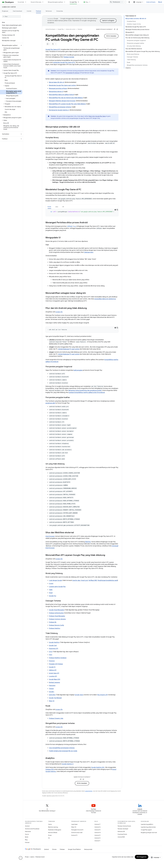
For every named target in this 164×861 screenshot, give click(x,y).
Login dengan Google (55, 580)
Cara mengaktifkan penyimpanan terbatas (62, 748)
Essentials (21, 2)
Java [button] (56, 206)
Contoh (29, 11)
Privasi (50, 835)
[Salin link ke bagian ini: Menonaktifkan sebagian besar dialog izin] (87, 293)
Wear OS (51, 701)
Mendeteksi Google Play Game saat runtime (62, 85)
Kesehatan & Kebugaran (54, 830)
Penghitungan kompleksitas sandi (108, 580)
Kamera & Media (52, 832)
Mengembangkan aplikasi (55, 2)
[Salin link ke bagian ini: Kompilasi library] (60, 138)
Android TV (74, 835)
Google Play (73, 2)
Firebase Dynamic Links (56, 718)
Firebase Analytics (54, 628)
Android (27, 826)
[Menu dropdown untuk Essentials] (26, 2)
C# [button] (63, 206)
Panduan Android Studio (124, 826)
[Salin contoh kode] (117, 210)
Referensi (49, 11)
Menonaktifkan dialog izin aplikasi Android (61, 95)
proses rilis (59, 312)
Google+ (51, 692)
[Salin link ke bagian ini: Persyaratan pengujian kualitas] (71, 398)
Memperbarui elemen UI (56, 91)
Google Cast (53, 645)
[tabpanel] (82, 212)
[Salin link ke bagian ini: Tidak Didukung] (59, 633)
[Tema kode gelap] (115, 210)
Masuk (160, 2)
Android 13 (97, 835)
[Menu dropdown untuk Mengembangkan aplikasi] (65, 2)
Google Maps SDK (54, 679)
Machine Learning (53, 827)
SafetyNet (52, 695)
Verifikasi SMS (92, 580)
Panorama (52, 685)
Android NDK (121, 837)
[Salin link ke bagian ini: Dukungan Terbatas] (62, 601)
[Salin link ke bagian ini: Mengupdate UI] (62, 238)
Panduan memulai (68, 57)
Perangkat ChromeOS (77, 830)
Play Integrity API (102, 695)
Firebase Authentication (56, 613)
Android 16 (98, 827)
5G (49, 838)
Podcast (27, 842)
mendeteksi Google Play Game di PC (64, 62)
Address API (52, 670)
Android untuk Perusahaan (32, 829)
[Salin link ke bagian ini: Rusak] (52, 706)
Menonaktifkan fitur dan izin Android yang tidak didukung (66, 98)
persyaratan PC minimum (72, 73)
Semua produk (88, 849)
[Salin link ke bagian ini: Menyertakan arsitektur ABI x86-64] (81, 127)
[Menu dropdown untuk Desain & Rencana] (43, 2)
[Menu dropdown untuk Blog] (90, 2)
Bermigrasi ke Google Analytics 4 (59, 110)
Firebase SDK (50, 769)
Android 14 (98, 832)
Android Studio (150, 2)
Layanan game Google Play (57, 586)
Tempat (51, 688)
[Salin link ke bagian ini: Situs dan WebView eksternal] (75, 533)
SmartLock (84, 580)
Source (27, 834)
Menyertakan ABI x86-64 (56, 82)
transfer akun (76, 580)
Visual (50, 593)
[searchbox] (11, 16)
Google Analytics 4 (67, 764)
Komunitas (60, 11)
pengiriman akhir (50, 403)
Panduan (38, 11)
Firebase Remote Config (56, 625)
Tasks (50, 590)
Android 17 (97, 824)
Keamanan (28, 831)
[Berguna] (114, 29)
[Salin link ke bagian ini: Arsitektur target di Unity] (67, 148)
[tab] (49, 207)
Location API (53, 676)
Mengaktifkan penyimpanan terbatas (60, 107)
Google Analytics (54, 642)
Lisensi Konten (88, 791)
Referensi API (121, 831)
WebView (88, 542)
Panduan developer (123, 829)
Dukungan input (88, 252)
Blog (87, 2)
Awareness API (53, 648)
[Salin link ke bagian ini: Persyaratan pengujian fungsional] (74, 367)
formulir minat (79, 695)
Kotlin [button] (49, 206)
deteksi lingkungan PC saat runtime (68, 349)
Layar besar (74, 824)
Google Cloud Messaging (56, 610)
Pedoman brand (40, 857)
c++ (75, 226)
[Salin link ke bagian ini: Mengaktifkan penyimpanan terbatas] (76, 723)
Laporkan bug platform (147, 824)
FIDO (50, 655)
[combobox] (117, 2)
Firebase (62, 849)
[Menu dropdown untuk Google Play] (79, 2)
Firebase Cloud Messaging (57, 616)
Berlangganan (141, 857)
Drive (50, 652)
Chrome (54, 849)
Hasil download (17, 11)
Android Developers (50, 29)
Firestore (52, 661)
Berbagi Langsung (54, 682)
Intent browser (50, 536)
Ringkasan (5, 11)
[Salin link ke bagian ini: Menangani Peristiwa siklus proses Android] (89, 223)
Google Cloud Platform (74, 849)
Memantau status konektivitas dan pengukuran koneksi (85, 390)
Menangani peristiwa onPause (58, 88)
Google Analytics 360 (97, 767)
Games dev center (9, 7)
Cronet (51, 583)
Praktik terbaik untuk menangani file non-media (63, 751)
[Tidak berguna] (117, 29)
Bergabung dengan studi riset (149, 832)
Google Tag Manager (55, 698)
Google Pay (52, 596)
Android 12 (97, 838)
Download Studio (122, 834)
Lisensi (32, 857)
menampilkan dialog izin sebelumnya (105, 299)
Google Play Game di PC (53, 49)
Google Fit (52, 667)
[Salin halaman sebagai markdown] (53, 44)
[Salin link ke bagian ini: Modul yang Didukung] (64, 573)
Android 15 (97, 830)
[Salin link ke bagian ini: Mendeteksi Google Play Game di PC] (83, 190)
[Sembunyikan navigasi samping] (20, 858)
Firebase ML (52, 622)
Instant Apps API (54, 673)
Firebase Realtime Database (57, 658)
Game (50, 824)
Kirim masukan (111, 36)
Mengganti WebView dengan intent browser (62, 101)
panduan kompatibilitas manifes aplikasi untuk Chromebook (87, 392)
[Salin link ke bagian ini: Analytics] (56, 758)
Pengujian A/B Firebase (56, 664)
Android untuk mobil (76, 832)
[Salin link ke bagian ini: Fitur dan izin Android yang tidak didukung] (88, 308)
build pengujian (78, 370)
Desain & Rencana (36, 2)
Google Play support (146, 830)
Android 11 (97, 840)
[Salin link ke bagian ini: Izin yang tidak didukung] (66, 464)
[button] (10, 45)
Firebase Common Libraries (57, 619)
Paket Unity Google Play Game (97, 116)
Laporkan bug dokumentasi (148, 827)
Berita (26, 837)
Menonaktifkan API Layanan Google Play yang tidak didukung (67, 104)
